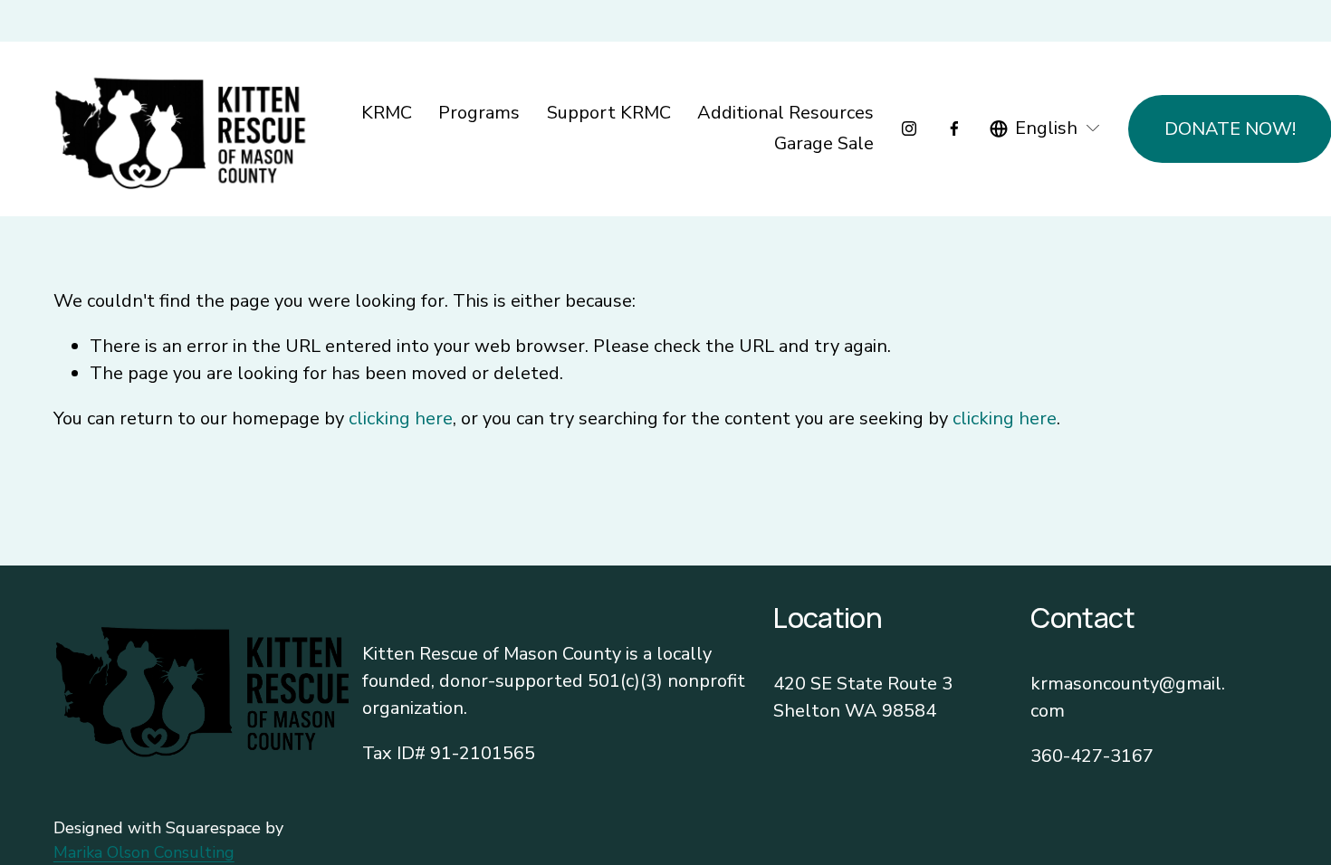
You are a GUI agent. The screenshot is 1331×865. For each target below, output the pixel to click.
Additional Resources (785, 112)
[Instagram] (909, 128)
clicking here (401, 418)
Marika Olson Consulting (144, 852)
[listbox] (1046, 128)
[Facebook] (954, 128)
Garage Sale (824, 143)
